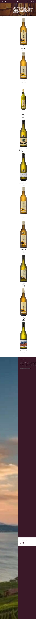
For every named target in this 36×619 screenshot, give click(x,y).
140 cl (26, 183)
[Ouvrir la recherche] (29, 2)
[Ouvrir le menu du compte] (31, 2)
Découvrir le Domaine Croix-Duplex (25, 368)
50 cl (22, 48)
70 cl (24, 48)
